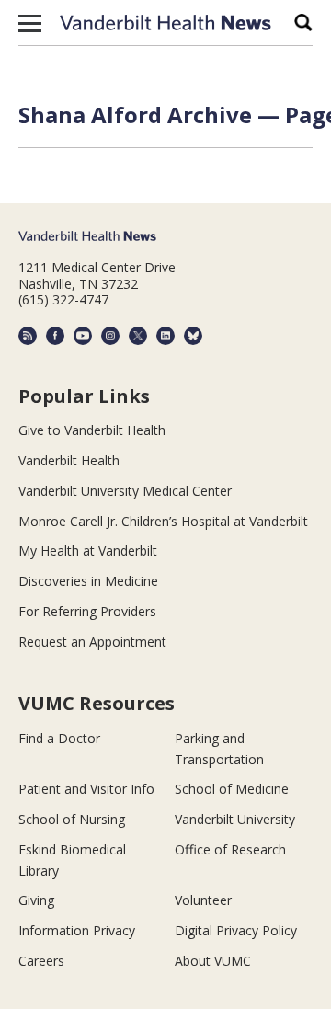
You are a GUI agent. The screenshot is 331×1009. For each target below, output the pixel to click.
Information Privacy (76, 930)
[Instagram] (110, 336)
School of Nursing (71, 819)
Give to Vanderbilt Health (92, 430)
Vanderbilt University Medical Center (125, 490)
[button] (29, 23)
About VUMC (213, 960)
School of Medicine (232, 788)
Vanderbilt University (235, 819)
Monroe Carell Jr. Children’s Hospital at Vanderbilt (163, 521)
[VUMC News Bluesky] (193, 336)
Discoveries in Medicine (88, 581)
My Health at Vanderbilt (87, 550)
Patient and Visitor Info (86, 788)
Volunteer (203, 900)
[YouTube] (83, 336)
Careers (41, 960)
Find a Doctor (59, 738)
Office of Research (230, 849)
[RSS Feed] (27, 336)
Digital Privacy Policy (236, 930)
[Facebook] (55, 336)
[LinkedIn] (165, 336)
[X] (138, 336)
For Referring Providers (87, 611)
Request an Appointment (92, 641)
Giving (36, 900)
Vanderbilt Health (69, 460)
